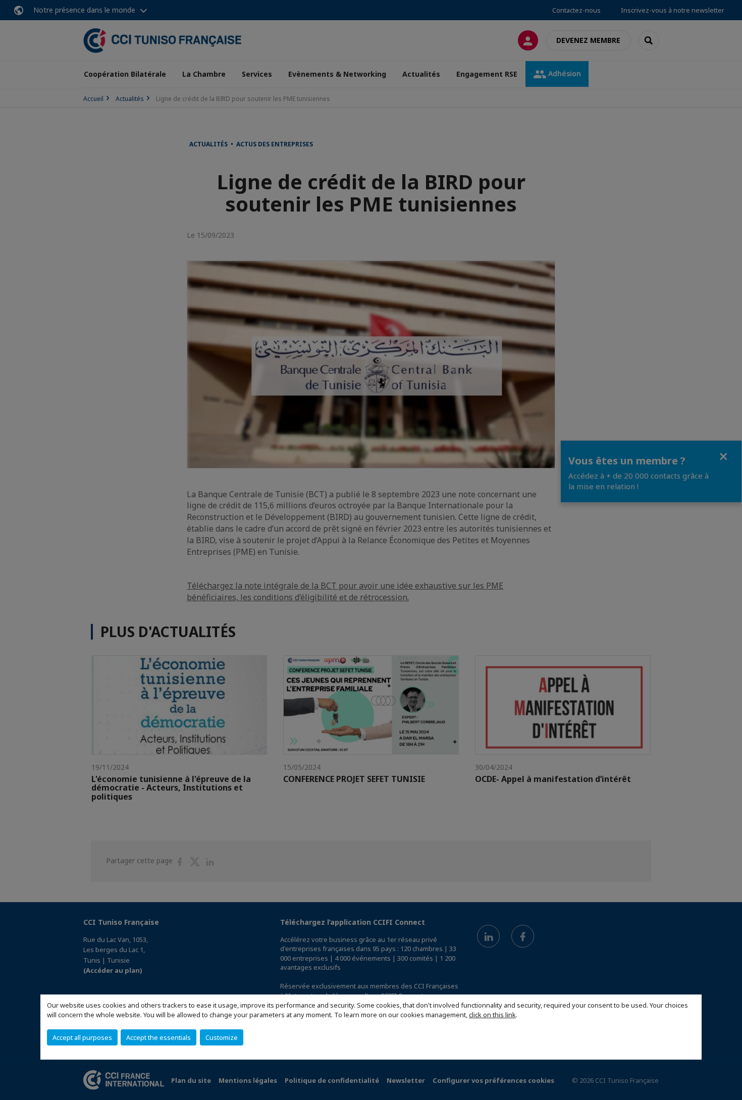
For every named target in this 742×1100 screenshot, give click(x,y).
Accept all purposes (82, 1037)
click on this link (492, 1014)
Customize (221, 1037)
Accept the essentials (158, 1037)
